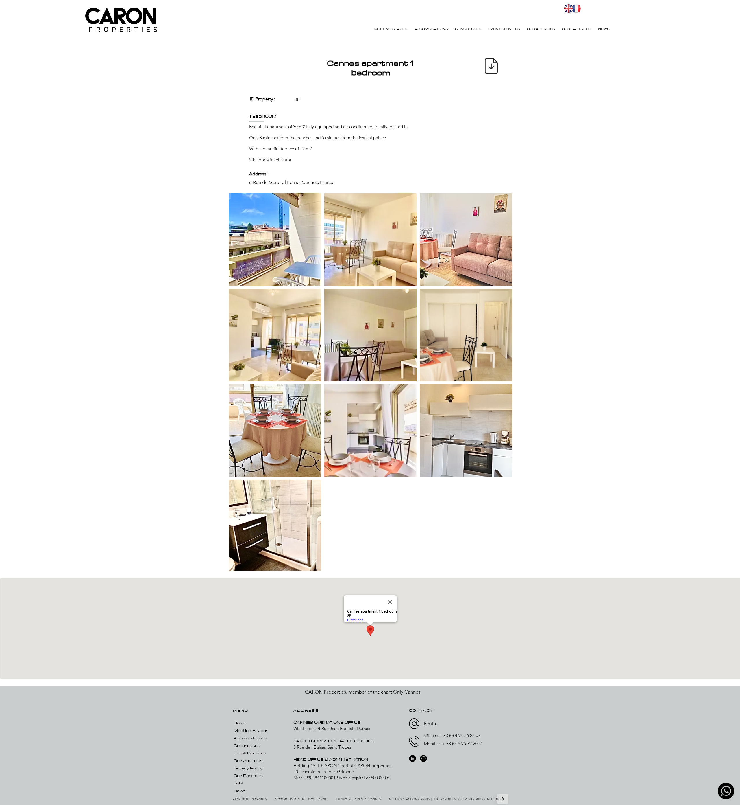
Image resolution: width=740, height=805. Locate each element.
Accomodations (250, 737)
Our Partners (248, 775)
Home (240, 722)
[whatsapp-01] (726, 791)
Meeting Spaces (251, 730)
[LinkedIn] (412, 758)
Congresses (247, 745)
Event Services (250, 752)
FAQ (238, 783)
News (240, 790)
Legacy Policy (248, 767)
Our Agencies (248, 760)
